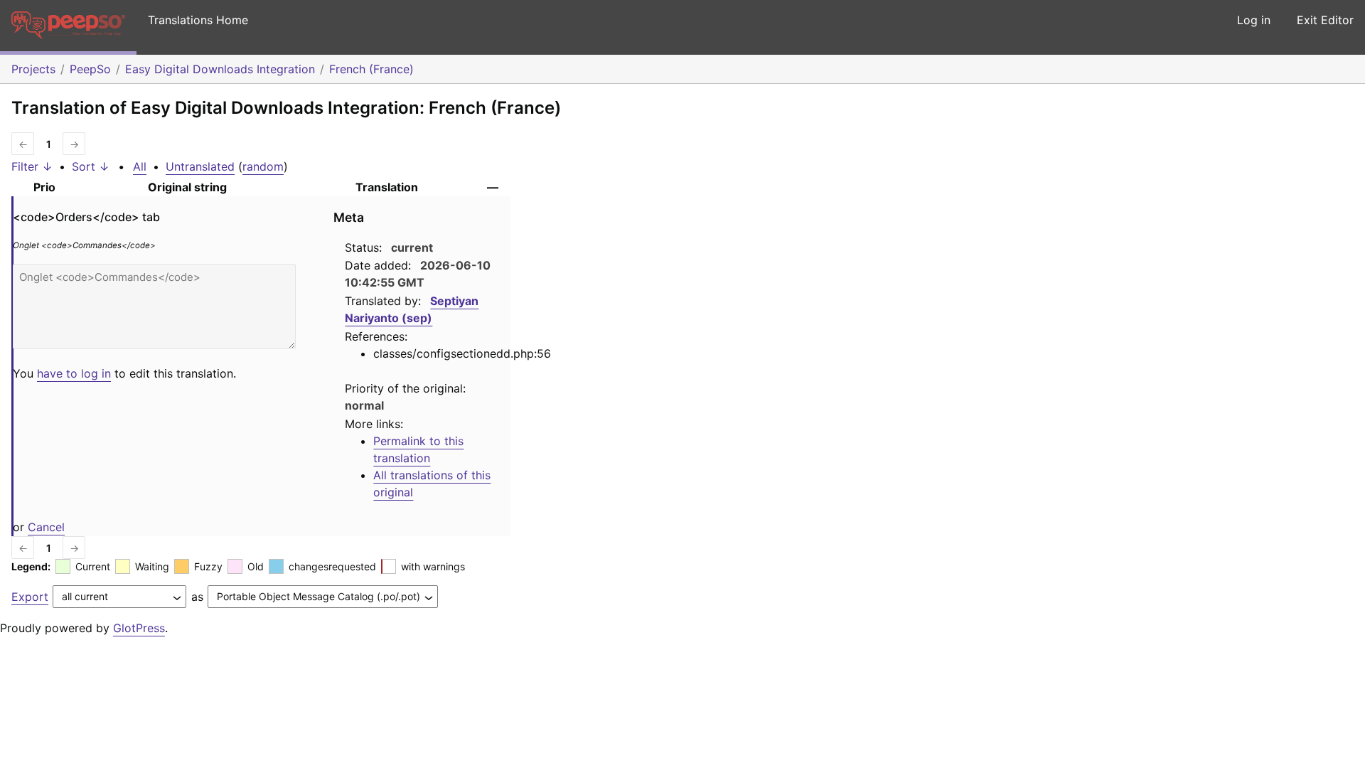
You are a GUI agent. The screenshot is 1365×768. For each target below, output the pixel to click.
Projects (33, 69)
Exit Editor (1325, 20)
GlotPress (139, 628)
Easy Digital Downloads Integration (220, 69)
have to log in (74, 373)
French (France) (371, 69)
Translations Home (198, 20)
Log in (1253, 20)
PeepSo (90, 69)
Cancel (46, 527)
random (263, 166)
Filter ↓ (32, 166)
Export (29, 597)
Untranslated (200, 166)
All (139, 166)
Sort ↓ (90, 166)
